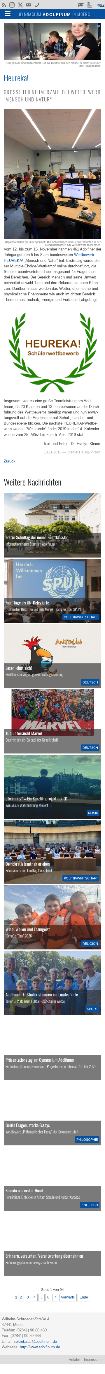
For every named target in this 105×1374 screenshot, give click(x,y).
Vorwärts (68, 1297)
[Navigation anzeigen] (7, 13)
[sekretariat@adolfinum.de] (29, 4)
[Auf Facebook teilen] (92, 26)
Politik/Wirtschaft (81, 617)
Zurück (9, 461)
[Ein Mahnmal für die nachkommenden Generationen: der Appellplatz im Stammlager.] (52, 1244)
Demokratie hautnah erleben (28, 863)
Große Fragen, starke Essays (28, 1125)
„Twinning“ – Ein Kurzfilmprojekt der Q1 (37, 798)
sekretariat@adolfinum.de (35, 1341)
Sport (92, 1009)
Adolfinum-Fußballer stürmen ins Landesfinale (42, 994)
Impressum (93, 1360)
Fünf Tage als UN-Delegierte (27, 602)
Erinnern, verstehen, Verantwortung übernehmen (44, 1255)
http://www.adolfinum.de (40, 1347)
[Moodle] (80, 4)
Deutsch (90, 682)
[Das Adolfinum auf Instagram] (12, 5)
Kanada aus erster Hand (24, 1190)
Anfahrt (74, 1360)
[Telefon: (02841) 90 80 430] (37, 4)
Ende (84, 1297)
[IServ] (100, 5)
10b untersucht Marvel (24, 733)
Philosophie (87, 1139)
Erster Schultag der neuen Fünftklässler (37, 537)
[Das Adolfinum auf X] (20, 5)
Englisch (90, 1205)
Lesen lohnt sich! (19, 668)
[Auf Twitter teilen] (98, 26)
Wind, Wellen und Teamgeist (28, 929)
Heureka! (16, 77)
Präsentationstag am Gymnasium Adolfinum (40, 1059)
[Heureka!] (52, 58)
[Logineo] (90, 4)
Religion (90, 943)
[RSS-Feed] (3, 4)
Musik (93, 813)
